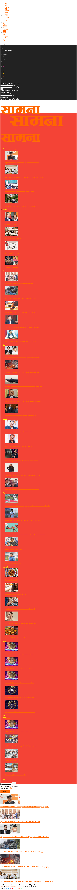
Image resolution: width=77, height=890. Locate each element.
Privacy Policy (20, 887)
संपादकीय (5, 16)
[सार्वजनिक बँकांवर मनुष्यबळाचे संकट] (11, 757)
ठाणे (6, 5)
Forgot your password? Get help (9, 91)
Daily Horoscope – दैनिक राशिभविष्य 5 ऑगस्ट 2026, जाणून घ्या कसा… (20, 698)
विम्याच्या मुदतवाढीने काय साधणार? (12, 253)
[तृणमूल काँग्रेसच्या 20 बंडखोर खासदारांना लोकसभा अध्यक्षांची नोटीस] (11, 280)
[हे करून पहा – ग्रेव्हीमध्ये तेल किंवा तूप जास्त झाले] (11, 635)
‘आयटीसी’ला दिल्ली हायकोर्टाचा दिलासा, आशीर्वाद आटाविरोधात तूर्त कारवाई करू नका (22, 313)
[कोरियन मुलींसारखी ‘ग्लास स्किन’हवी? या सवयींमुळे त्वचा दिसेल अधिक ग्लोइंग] (11, 620)
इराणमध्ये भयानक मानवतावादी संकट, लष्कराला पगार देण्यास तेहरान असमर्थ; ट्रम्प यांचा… (23, 401)
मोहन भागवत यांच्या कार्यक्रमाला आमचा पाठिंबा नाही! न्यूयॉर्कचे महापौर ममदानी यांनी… (22, 358)
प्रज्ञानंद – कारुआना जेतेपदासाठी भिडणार (13, 549)
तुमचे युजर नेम (15, 85)
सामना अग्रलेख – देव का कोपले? (11, 268)
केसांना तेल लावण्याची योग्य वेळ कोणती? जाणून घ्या (15, 594)
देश (4, 22)
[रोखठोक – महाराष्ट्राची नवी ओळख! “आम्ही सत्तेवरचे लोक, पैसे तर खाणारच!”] (11, 743)
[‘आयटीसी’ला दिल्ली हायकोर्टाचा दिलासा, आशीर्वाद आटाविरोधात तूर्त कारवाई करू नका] (11, 309)
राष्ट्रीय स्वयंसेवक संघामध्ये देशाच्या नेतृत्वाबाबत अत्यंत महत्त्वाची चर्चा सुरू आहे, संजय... (24, 807)
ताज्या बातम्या (5, 54)
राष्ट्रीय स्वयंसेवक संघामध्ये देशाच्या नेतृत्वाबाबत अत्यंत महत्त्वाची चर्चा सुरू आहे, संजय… (22, 163)
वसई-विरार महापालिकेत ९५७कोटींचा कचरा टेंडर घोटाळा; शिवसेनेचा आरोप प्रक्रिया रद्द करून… (24, 177)
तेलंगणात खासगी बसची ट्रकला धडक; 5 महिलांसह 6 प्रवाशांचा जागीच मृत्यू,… (20, 298)
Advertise (13, 887)
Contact (7, 887)
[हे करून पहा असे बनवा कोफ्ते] (11, 577)
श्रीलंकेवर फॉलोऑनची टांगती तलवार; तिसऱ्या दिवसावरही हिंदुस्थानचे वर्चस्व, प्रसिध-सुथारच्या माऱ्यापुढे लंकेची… (27, 506)
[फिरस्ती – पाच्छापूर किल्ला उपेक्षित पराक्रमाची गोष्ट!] (11, 772)
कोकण (7, 7)
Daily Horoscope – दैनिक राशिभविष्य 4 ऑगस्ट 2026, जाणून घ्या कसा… (20, 712)
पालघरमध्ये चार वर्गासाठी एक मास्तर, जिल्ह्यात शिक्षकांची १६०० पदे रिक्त (19, 192)
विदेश (4, 24)
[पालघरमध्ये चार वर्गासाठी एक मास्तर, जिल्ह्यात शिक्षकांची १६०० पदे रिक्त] (11, 188)
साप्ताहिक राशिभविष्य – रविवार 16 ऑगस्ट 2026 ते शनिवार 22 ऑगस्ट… (19, 669)
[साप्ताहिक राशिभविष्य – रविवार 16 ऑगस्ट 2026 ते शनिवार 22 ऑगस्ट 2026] (11, 665)
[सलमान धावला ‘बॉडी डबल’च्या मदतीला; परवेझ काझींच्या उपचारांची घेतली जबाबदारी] (11, 486)
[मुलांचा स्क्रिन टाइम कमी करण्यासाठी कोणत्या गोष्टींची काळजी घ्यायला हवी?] (11, 606)
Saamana (7, 885)
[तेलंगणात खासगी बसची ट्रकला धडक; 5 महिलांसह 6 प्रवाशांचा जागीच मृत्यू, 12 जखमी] (11, 295)
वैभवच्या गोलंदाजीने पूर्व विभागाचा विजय (13, 564)
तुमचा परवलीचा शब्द (16, 87)
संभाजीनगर (8, 12)
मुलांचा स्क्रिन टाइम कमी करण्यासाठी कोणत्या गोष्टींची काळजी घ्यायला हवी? (20, 609)
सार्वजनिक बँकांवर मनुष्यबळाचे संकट (12, 761)
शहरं (4, 2)
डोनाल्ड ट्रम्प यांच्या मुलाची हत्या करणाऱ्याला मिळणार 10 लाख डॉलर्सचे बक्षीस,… (21, 416)
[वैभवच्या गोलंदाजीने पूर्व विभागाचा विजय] (11, 560)
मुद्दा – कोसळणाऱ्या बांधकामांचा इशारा (13, 239)
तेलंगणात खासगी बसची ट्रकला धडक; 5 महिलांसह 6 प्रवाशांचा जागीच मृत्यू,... (22, 851)
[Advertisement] (22, 109)
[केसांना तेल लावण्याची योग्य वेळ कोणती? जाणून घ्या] (11, 591)
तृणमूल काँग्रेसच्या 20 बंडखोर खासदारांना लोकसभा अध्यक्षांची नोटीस (19, 284)
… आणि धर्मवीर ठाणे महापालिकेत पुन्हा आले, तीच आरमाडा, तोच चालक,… (20, 206)
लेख (6, 19)
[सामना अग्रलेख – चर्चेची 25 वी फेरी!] (11, 221)
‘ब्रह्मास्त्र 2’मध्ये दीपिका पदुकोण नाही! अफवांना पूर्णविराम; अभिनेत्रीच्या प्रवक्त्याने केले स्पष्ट (22, 475)
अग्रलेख (7, 17)
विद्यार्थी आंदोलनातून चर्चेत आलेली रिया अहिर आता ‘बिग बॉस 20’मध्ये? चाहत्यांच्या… (22, 461)
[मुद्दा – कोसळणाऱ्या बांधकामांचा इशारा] (11, 235)
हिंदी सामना (5, 57)
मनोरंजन (5, 26)
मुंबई (6, 4)
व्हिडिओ (5, 41)
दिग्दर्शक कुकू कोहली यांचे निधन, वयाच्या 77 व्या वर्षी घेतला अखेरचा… (19, 446)
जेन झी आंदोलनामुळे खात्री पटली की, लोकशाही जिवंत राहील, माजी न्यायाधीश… (21, 342)
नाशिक (7, 10)
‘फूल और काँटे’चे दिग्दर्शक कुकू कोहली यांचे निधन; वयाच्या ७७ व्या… (18, 432)
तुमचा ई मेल (14, 96)
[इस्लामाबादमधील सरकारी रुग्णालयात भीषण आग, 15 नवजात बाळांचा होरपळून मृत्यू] (11, 369)
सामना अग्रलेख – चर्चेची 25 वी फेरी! (12, 224)
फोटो (4, 39)
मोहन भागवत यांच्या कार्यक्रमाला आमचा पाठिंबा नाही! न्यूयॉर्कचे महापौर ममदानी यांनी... (24, 837)
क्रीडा (4, 27)
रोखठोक (7, 21)
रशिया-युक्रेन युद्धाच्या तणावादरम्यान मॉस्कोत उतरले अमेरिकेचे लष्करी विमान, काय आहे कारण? (24, 387)
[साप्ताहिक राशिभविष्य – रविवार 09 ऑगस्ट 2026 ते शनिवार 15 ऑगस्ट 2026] (11, 680)
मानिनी (7, 38)
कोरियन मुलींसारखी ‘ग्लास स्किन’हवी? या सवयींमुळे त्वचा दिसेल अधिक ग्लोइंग (20, 623)
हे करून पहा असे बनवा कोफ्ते (11, 580)
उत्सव (6, 36)
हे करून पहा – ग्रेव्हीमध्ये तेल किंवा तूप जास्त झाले (15, 638)
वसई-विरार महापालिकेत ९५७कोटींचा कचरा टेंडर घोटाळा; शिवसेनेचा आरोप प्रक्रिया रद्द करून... (27, 881)
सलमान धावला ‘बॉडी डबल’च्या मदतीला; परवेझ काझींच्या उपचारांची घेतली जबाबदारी (22, 490)
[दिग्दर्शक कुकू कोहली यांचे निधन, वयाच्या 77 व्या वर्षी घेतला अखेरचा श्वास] (11, 443)
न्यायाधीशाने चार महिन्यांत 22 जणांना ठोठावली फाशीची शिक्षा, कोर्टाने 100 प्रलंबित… (22, 327)
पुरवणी (4, 34)
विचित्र (4, 32)
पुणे (6, 9)
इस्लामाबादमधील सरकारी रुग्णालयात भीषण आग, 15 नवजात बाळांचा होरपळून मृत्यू (22, 372)
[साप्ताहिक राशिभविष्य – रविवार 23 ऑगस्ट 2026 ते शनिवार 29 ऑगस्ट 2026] (11, 651)
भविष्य (4, 31)
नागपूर (6, 14)
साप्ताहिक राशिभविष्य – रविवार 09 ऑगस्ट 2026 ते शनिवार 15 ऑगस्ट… (19, 683)
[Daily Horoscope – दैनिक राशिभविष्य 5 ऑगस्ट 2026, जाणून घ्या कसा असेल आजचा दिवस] (11, 694)
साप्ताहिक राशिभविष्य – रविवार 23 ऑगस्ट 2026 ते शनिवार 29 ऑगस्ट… (19, 654)
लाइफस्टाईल (6, 29)
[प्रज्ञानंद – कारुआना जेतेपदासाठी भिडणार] (11, 546)
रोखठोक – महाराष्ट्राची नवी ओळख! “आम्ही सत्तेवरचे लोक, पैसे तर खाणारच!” (20, 746)
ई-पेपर (4, 59)
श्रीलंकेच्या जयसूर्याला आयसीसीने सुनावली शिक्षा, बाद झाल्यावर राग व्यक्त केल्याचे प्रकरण (23, 520)
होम (11, 788)
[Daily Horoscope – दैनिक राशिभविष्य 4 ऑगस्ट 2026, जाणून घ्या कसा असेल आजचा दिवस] (11, 709)
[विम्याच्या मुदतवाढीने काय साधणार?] (11, 250)
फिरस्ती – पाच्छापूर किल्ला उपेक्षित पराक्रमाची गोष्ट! (15, 775)
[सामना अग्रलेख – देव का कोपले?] (11, 264)
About (2, 887)
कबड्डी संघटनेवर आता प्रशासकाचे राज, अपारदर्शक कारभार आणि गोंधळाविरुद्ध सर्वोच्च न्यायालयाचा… (25, 535)
